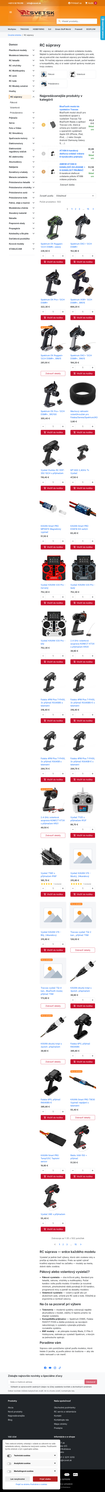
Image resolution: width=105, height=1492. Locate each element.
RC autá (13, 76)
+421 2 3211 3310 (66, 1457)
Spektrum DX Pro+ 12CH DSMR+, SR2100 (53, 413)
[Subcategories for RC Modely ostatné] (33, 86)
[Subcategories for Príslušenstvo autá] (33, 193)
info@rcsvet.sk (34, 3)
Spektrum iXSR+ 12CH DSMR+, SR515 (81, 301)
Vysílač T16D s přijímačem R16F (49, 874)
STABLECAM (15, 249)
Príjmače (13, 118)
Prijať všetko (45, 1479)
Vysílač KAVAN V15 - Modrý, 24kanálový (80, 874)
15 (88, 209)
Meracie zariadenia (18, 177)
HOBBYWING (38, 29)
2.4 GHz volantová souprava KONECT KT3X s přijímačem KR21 (53, 820)
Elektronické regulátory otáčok (17, 150)
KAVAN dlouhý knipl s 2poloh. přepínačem (51, 1045)
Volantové (15, 107)
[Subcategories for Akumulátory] (33, 162)
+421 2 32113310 (63, 1479)
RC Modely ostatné (18, 86)
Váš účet (12, 1436)
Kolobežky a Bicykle (18, 233)
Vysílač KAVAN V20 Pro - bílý (53, 642)
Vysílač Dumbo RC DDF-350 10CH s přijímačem (53, 471)
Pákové (13, 102)
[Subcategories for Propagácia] (33, 228)
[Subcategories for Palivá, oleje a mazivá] (33, 203)
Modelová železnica (18, 55)
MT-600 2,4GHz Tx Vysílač (79, 471)
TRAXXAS (24, 29)
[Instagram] (55, 1367)
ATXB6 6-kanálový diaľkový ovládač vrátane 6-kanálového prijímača (72, 153)
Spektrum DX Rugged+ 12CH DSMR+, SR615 (52, 357)
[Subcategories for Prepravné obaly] (33, 223)
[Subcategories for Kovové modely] (33, 244)
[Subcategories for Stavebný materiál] (33, 213)
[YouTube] (50, 1367)
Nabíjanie (13, 167)
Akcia (10, 1407)
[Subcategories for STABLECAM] (33, 249)
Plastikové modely (18, 50)
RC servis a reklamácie (65, 1411)
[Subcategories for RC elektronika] (33, 157)
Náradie (13, 218)
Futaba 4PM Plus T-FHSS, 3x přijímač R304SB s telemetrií (53, 761)
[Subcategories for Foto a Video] (33, 128)
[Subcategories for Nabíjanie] (33, 167)
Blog (10, 1420)
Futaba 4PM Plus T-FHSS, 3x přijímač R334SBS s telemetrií (53, 702)
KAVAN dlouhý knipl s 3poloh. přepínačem (80, 989)
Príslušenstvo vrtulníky (20, 187)
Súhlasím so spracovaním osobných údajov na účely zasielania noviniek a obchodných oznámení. (51, 1387)
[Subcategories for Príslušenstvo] (33, 113)
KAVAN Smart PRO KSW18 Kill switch (79, 527)
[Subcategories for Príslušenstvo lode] (33, 198)
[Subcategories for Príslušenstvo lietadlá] (33, 182)
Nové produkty (15, 1411)
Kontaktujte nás (61, 1420)
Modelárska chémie (18, 208)
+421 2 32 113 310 (15, 3)
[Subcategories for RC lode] (33, 81)
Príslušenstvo (16, 112)
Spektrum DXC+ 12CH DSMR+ (81, 245)
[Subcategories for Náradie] (33, 218)
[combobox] (77, 21)
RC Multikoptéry (17, 70)
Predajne (58, 1428)
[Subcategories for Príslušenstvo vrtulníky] (33, 187)
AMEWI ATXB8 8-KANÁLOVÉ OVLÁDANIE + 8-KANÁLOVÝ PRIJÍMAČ (72, 167)
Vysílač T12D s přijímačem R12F (78, 819)
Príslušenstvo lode (18, 197)
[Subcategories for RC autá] (33, 76)
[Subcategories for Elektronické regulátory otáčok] (33, 150)
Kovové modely (16, 243)
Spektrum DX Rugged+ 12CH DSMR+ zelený (52, 245)
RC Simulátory (16, 133)
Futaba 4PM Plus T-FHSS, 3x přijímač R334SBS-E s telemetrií (82, 702)
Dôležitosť (61, 195)
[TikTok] (60, 1367)
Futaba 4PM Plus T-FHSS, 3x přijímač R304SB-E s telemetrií (82, 761)
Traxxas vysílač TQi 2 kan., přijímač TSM (80, 933)
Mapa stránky (60, 1424)
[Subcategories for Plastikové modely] (33, 50)
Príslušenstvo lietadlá (19, 182)
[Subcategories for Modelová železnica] (33, 55)
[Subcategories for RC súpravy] (33, 96)
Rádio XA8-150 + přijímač (78, 1157)
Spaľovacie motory (18, 138)
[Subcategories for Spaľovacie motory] (33, 138)
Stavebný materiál (18, 213)
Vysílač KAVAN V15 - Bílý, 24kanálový (51, 933)
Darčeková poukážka (19, 238)
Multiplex (12, 29)
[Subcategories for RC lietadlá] (33, 60)
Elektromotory (16, 143)
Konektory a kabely (18, 172)
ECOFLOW (90, 29)
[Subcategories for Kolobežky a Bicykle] (33, 233)
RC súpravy (16, 97)
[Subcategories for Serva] (33, 123)
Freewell (78, 29)
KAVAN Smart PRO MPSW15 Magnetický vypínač (51, 529)
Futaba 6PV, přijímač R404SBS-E (50, 1101)
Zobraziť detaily (53, 373)
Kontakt (57, 1415)
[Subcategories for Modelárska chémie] (33, 208)
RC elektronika (16, 156)
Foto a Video (15, 128)
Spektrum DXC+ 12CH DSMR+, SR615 (81, 357)
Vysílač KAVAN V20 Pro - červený (53, 586)
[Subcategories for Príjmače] (33, 118)
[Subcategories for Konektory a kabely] (33, 172)
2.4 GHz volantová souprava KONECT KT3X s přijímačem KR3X (82, 643)
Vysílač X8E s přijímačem (53, 1214)
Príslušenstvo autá (18, 192)
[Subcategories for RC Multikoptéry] (33, 71)
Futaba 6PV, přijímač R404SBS (80, 1045)
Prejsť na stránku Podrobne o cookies (31, 1484)
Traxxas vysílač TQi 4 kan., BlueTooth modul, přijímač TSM (52, 991)
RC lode (13, 81)
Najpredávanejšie (16, 1415)
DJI (49, 29)
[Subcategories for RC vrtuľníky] (33, 66)
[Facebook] (45, 1367)
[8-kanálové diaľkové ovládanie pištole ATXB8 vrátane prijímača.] (53, 171)
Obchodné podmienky (64, 1407)
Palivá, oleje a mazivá (19, 203)
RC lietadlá (14, 60)
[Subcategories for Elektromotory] (33, 143)
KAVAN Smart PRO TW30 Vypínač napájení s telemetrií (82, 1102)
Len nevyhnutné (17, 1479)
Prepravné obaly (17, 223)
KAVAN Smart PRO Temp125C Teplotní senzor (50, 1158)
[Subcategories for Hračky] (33, 91)
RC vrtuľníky (15, 65)
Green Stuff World (63, 29)
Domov (13, 44)
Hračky (12, 91)
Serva (11, 123)
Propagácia (14, 228)
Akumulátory (15, 162)
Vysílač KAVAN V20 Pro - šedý (82, 586)
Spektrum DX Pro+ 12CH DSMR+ (53, 301)
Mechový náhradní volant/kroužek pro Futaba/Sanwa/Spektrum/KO (84, 414)
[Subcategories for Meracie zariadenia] (33, 177)
